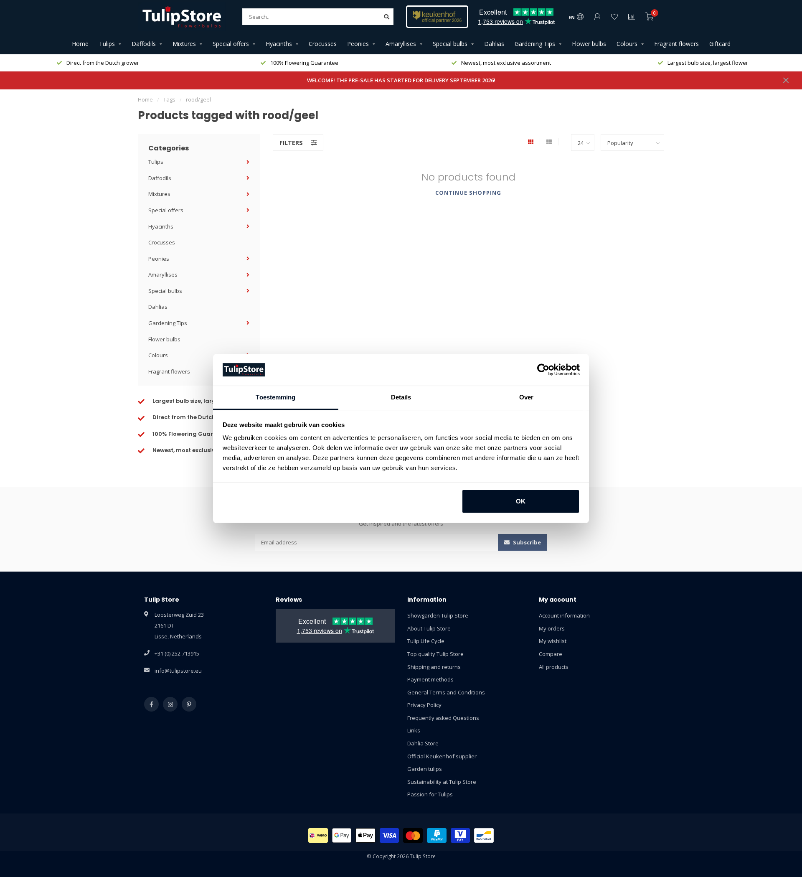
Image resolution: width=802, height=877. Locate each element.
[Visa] (389, 835)
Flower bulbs (589, 44)
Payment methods (430, 679)
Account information (564, 615)
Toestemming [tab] (275, 397)
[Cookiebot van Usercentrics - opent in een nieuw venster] (543, 370)
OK (520, 501)
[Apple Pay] (365, 835)
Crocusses (323, 44)
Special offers (231, 44)
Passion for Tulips (430, 794)
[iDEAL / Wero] (318, 835)
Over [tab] (526, 397)
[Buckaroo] (460, 835)
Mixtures (184, 44)
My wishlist (552, 641)
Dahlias (494, 44)
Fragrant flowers (676, 44)
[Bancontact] (484, 835)
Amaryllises (401, 44)
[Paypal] (437, 835)
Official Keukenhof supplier (442, 756)
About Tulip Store (429, 628)
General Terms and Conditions (446, 692)
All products (554, 667)
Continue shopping (468, 192)
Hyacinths (279, 44)
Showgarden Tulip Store (437, 615)
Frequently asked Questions (443, 718)
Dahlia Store (423, 743)
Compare (550, 654)
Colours (627, 44)
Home (80, 44)
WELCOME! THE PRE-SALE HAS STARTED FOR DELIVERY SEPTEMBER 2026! (401, 80)
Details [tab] (401, 397)
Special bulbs (450, 44)
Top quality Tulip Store (435, 654)
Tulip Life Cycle (425, 641)
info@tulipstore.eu (178, 670)
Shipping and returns (434, 667)
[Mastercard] (413, 835)
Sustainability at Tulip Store (441, 781)
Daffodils (144, 44)
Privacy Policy (424, 705)
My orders (552, 628)
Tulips (107, 44)
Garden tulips (424, 769)
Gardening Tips (535, 44)
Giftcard (720, 44)
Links (413, 730)
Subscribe (526, 542)
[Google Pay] (342, 835)
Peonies (358, 44)
